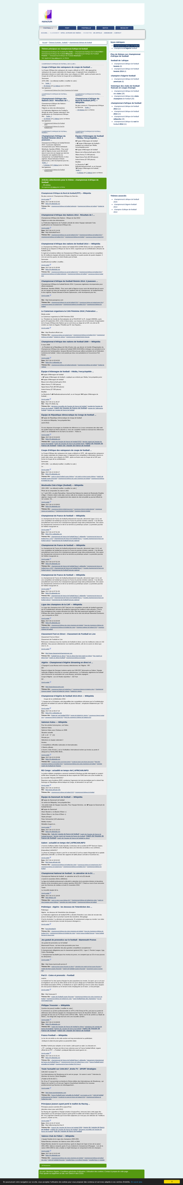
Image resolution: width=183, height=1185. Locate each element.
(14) (126, 113)
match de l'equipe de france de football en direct (73, 838)
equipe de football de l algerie (60, 691)
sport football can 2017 (86, 1095)
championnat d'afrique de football (87, 206)
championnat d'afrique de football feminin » (54, 132)
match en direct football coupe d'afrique (62, 476)
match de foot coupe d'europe (51, 969)
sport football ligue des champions (84, 998)
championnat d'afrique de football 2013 (54, 124)
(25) (126, 97)
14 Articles (47, 119)
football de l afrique (59, 337)
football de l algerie (76, 691)
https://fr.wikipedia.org (52, 203)
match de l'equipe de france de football (70, 408)
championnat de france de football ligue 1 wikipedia (68, 536)
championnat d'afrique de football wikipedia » (88, 94)
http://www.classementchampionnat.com (58, 653)
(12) (126, 107)
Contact (117, 33)
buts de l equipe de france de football (65, 834)
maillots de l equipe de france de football (64, 1129)
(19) (126, 118)
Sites (63, 33)
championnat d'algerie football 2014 (94, 237)
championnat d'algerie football (64, 511)
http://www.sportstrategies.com (56, 1092)
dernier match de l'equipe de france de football (69, 836)
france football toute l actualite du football (65, 1095)
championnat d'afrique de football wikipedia (63, 206)
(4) (126, 70)
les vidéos (55, 58)
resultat (124, 28)
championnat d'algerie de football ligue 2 (61, 689)
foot (67, 28)
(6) (126, 65)
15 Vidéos (54, 187)
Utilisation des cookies (95, 1171)
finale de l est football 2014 (60, 715)
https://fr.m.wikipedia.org (54, 362)
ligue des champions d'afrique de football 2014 (77, 717)
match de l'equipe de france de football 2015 (66, 441)
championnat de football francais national (65, 540)
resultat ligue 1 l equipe (97, 1160)
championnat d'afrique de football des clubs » (59, 64)
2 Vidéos (56, 119)
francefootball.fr (50, 929)
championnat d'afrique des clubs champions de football (61, 90)
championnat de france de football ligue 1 (68, 538)
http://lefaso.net (51, 897)
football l (48, 28)
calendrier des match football (68, 902)
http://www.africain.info (52, 790)
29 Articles (47, 86)
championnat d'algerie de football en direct (83, 689)
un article (97, 33)
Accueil (44, 33)
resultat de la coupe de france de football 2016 (71, 1097)
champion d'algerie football (82, 511)
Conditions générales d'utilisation (72, 1171)
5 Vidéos (55, 165)
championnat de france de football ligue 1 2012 (74, 1062)
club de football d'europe (56, 1160)
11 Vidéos (56, 86)
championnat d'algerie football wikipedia (84, 509)
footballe (86, 28)
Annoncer (108, 33)
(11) (126, 123)
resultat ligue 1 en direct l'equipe (77, 1160)
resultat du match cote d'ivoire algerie (61, 761)
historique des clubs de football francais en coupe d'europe (125, 87)
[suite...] (48, 83)
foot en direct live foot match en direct (79, 656)
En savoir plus (136, 1182)
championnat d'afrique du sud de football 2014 (54, 127)
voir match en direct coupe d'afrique (85, 476)
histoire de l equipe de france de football (60, 410)
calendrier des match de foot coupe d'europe (88, 966)
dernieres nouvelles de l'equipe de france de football (68, 406)
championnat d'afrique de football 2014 (90, 235)
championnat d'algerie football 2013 (54, 717)
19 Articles (80, 110)
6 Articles (47, 165)
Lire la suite (45, 199)
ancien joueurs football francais (85, 933)
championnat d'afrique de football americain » (88, 132)
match (105, 28)
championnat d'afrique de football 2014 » (54, 94)
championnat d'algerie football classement (62, 509)
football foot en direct (58, 656)
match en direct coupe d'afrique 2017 (60, 900)
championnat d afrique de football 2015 (62, 792)
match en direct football (57, 658)
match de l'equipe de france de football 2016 (69, 443)
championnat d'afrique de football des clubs (62, 627)
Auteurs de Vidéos (73, 33)
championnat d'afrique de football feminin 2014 (54, 170)
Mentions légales (52, 1171)
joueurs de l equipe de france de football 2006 (66, 1127)
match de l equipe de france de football (73, 445)
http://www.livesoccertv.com (55, 687)
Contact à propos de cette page (116, 1171)
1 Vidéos (89, 173)
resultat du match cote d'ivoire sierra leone (83, 761)
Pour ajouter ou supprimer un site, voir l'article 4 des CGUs (61, 1173)
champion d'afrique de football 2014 (86, 627)
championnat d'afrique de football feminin (51, 304)
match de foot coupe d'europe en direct (62, 966)
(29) (126, 92)
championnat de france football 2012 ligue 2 (68, 1064)
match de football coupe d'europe (74, 969)
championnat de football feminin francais (77, 337)
